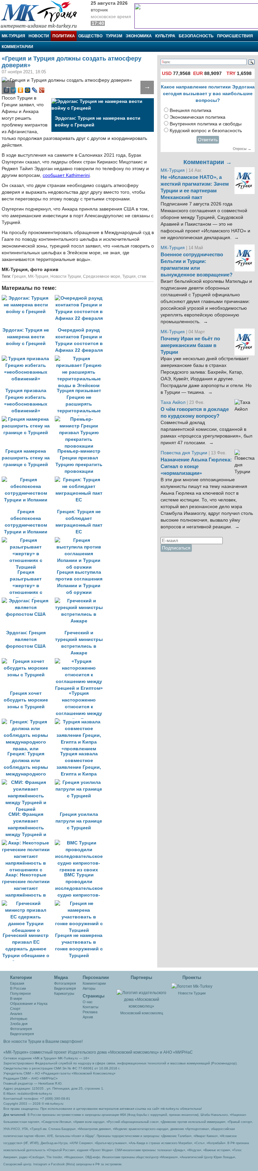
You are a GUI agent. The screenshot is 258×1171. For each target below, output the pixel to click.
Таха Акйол (173, 402)
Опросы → (242, 149)
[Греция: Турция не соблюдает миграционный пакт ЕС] (80, 479)
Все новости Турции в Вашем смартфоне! (43, 1041)
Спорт (15, 1009)
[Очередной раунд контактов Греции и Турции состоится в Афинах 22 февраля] (80, 298)
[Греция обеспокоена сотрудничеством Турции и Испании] (28, 479)
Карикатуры (64, 993)
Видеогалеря (65, 988)
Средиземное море (101, 276)
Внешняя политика (190, 110)
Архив (88, 1017)
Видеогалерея (22, 1034)
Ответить (208, 139)
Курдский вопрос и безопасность (206, 130)
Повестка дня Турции (185, 452)
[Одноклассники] (20, 90)
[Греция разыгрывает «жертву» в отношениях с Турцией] (28, 540)
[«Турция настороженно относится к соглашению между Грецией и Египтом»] (80, 661)
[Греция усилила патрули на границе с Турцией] (80, 782)
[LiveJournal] (34, 90)
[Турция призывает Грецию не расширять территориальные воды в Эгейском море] (80, 358)
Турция (129, 276)
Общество (90, 36)
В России (18, 988)
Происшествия (235, 36)
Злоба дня (19, 1024)
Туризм (114, 36)
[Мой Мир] (27, 90)
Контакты (90, 1007)
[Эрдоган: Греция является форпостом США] (28, 600)
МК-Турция (13, 36)
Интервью (18, 1019)
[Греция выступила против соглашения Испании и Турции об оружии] (80, 540)
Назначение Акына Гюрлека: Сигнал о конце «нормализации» (196, 466)
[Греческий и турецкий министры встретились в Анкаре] (80, 600)
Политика (63, 36)
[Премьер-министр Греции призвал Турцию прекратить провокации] (80, 419)
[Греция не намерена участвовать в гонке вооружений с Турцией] (80, 903)
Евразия (17, 983)
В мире (16, 998)
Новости (39, 36)
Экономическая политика (197, 117)
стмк (142, 276)
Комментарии (17, 46)
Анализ (16, 1014)
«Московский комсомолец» (133, 1052)
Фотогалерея (21, 1029)
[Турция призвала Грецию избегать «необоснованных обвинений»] (28, 358)
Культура (165, 36)
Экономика (139, 36)
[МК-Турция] (42, 14)
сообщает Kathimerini (66, 175)
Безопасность (196, 36)
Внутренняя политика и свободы (206, 123)
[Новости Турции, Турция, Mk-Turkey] (191, 986)
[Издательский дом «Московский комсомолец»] (142, 995)
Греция (19, 276)
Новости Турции (65, 276)
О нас (88, 1002)
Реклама (90, 1012)
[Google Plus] (41, 90)
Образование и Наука (28, 1004)
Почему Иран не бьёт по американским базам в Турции (190, 345)
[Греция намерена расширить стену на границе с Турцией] (28, 419)
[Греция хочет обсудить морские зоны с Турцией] (28, 661)
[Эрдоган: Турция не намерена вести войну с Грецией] (28, 298)
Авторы (89, 988)
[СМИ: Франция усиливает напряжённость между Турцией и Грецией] (28, 782)
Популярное (20, 993)
